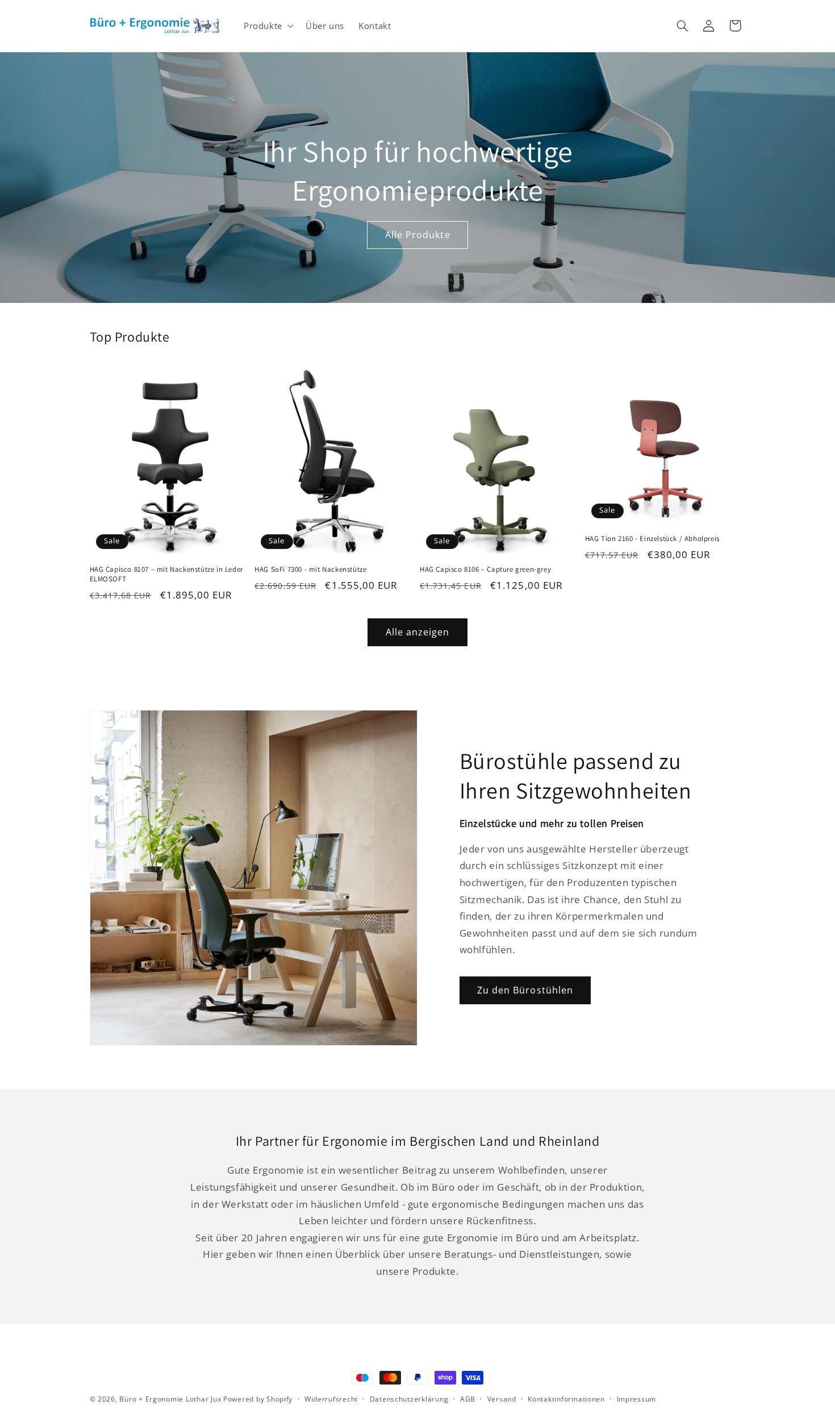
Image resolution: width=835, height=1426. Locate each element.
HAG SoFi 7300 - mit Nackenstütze (310, 569)
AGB (467, 1399)
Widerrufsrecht (331, 1399)
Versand (501, 1399)
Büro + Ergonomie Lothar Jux (170, 1399)
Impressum (637, 1399)
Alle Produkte (417, 234)
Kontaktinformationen (566, 1399)
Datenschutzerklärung (409, 1399)
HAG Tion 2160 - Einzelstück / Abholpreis (652, 538)
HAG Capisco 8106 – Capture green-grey (485, 569)
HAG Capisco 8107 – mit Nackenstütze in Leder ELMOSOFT (166, 574)
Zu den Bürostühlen (525, 990)
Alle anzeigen (418, 632)
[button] (267, 25)
